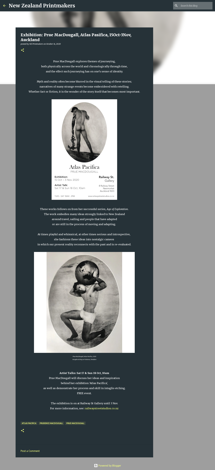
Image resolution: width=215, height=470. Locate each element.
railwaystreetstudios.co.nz (102, 408)
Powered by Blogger (109, 465)
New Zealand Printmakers (42, 6)
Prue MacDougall (75, 423)
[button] (22, 50)
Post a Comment (30, 451)
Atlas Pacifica (29, 423)
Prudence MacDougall (51, 423)
